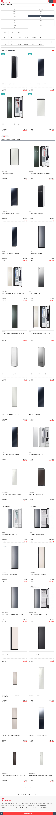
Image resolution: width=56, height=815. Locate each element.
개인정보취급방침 (24, 794)
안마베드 (14, 27)
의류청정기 (41, 37)
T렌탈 (6, 1)
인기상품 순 (8, 139)
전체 (14, 9)
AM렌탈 (19, 44)
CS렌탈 (48, 42)
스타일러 (26, 37)
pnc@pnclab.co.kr (42, 805)
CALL (54, 813)
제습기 (41, 20)
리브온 (12, 44)
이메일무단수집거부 (31, 794)
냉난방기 (14, 13)
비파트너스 (26, 44)
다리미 (41, 18)
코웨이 (19, 32)
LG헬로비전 (33, 42)
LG (12, 32)
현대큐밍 (19, 42)
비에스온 (5, 42)
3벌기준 (5, 37)
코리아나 (40, 44)
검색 (51, 1)
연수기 (41, 22)
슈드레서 (19, 37)
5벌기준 (12, 37)
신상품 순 (3, 139)
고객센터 (37, 794)
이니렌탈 (33, 44)
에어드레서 (34, 37)
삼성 (5, 32)
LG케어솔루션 (26, 42)
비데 (14, 22)
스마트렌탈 (12, 42)
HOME (1, 813)
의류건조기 (15, 16)
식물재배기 (15, 20)
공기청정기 (41, 9)
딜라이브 (40, 42)
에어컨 (41, 11)
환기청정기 (15, 25)
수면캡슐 (14, 11)
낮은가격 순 (13, 139)
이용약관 (19, 794)
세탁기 (41, 13)
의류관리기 (41, 16)
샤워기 (41, 25)
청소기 (14, 18)
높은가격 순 (18, 139)
